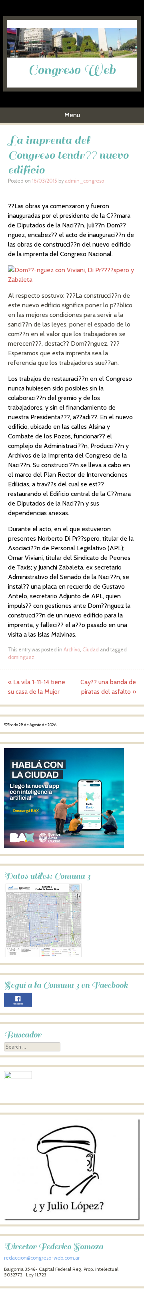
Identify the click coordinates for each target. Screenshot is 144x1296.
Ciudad (90, 650)
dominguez (21, 657)
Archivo (72, 650)
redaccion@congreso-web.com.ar (42, 1258)
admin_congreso (84, 181)
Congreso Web (72, 70)
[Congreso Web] (72, 55)
